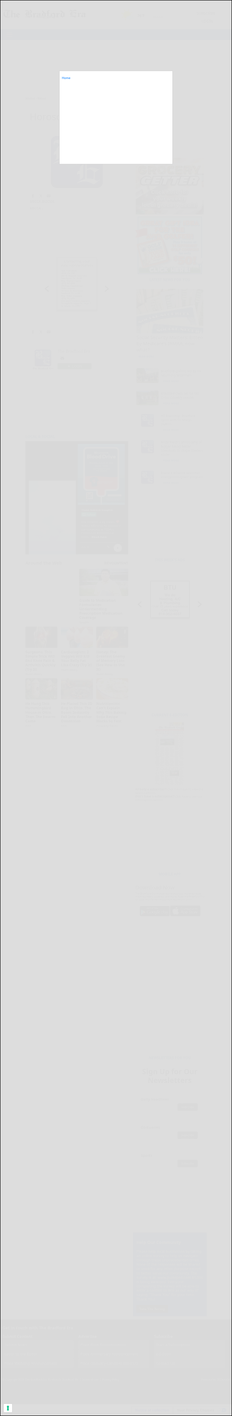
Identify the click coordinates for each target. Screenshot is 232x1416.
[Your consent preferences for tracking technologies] (8, 1408)
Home (66, 77)
